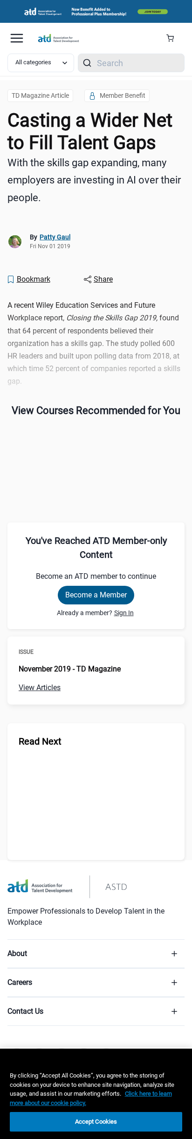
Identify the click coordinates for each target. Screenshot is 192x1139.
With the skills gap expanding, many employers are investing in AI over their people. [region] (94, 180)
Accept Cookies (96, 1121)
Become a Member (96, 594)
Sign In (124, 613)
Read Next (40, 741)
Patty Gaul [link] (55, 237)
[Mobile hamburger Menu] (16, 38)
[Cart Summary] (174, 38)
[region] (96, 1094)
